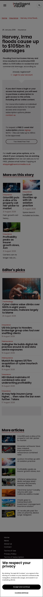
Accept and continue (21, 587)
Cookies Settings (21, 593)
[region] (21, 578)
